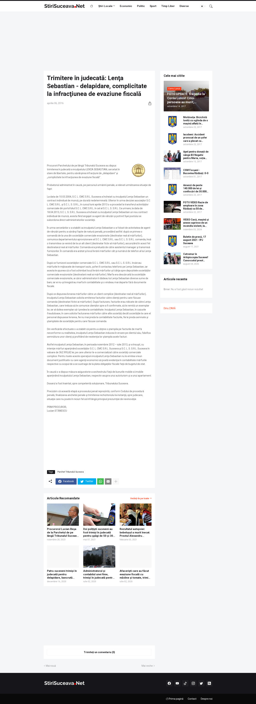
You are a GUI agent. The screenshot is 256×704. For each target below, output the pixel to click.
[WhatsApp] (100, 481)
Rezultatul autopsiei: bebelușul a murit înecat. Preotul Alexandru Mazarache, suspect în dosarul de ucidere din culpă (135, 532)
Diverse (184, 6)
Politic (141, 6)
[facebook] (169, 683)
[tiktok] (185, 683)
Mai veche (147, 665)
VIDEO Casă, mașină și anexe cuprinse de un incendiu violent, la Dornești (196, 223)
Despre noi (206, 698)
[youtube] (177, 683)
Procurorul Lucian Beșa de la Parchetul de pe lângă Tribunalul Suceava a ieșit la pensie (62, 532)
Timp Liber (168, 6)
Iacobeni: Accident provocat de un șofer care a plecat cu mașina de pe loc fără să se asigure (195, 137)
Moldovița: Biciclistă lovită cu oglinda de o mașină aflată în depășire (195, 120)
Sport (153, 6)
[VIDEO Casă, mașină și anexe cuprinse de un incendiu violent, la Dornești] (172, 224)
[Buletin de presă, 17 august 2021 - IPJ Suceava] (172, 241)
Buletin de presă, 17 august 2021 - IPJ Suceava (194, 239)
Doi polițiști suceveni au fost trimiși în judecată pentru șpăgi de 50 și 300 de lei (99, 532)
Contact (192, 698)
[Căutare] (209, 6)
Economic (126, 6)
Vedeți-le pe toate (139, 498)
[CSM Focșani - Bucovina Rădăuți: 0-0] (172, 173)
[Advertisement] (128, 41)
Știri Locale (105, 6)
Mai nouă (51, 665)
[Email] (108, 481)
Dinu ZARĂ (170, 308)
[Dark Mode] (203, 6)
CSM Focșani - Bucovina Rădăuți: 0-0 (195, 172)
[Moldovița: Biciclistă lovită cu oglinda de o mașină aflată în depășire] (172, 122)
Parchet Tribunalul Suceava (70, 472)
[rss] (209, 683)
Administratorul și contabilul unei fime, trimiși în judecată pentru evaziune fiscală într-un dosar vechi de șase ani (98, 574)
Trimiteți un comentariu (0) (99, 652)
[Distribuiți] (149, 103)
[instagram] (193, 683)
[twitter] (201, 683)
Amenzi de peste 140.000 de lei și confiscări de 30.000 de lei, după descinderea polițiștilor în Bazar (195, 188)
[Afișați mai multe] (116, 481)
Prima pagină (175, 698)
